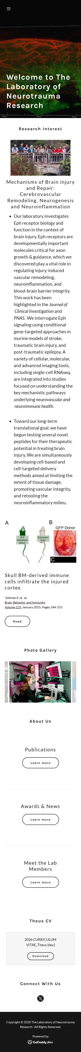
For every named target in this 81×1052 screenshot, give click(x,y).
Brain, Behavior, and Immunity (25, 602)
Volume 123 (13, 607)
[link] (40, 999)
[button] (10, 9)
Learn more (40, 763)
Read (17, 621)
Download (40, 956)
